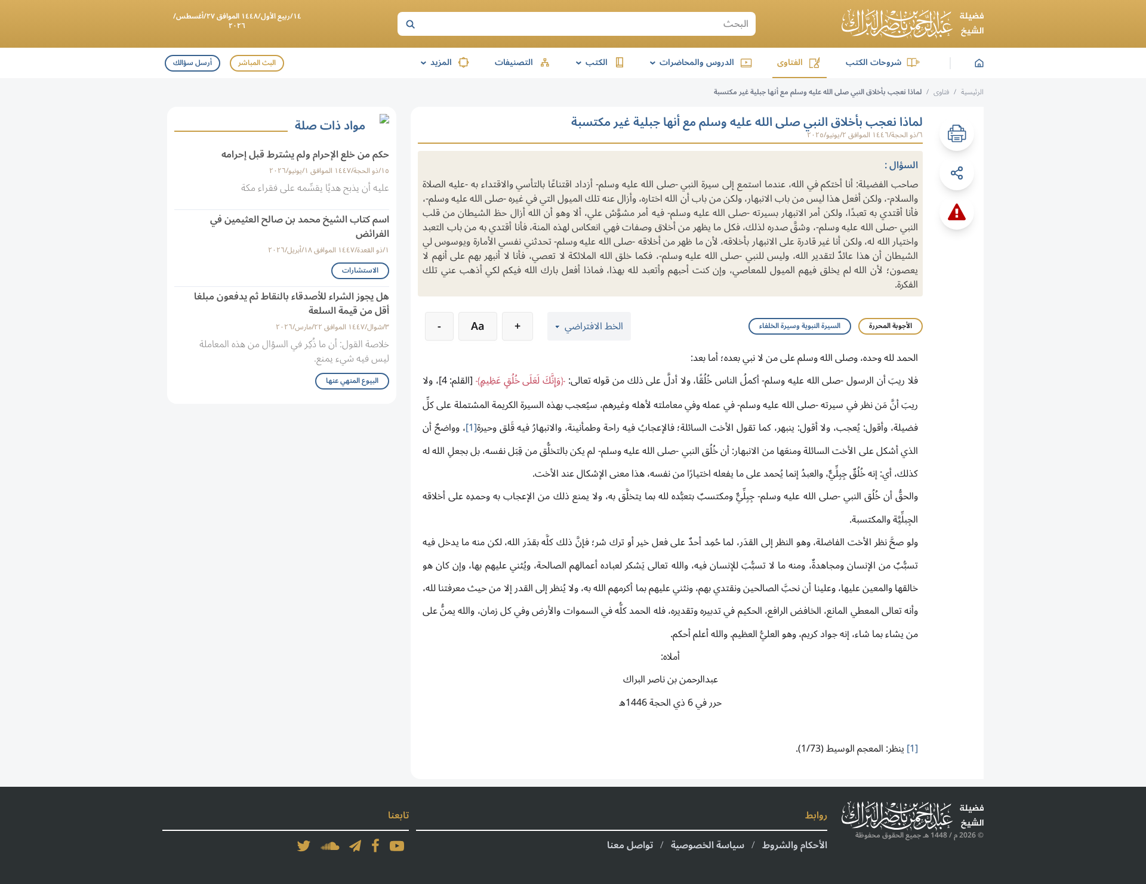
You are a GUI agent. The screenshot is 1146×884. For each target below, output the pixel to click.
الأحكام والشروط (794, 845)
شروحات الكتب (873, 62)
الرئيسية (972, 92)
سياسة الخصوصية (707, 845)
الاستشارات (360, 270)
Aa (478, 326)
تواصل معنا (630, 845)
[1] (471, 428)
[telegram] (355, 846)
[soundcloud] (330, 846)
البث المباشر (257, 62)
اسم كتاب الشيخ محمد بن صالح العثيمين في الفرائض (299, 226)
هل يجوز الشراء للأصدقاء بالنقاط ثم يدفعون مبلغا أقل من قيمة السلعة (291, 303)
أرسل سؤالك (192, 62)
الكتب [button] (590, 62)
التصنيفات (514, 62)
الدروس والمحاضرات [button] (690, 62)
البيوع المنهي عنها (352, 380)
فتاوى (941, 92)
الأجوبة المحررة (890, 326)
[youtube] (397, 846)
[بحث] (410, 24)
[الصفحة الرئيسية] (913, 24)
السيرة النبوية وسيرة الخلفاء (799, 326)
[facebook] (375, 846)
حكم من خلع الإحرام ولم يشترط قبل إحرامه (305, 154)
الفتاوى (790, 62)
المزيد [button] (434, 62)
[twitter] (304, 846)
